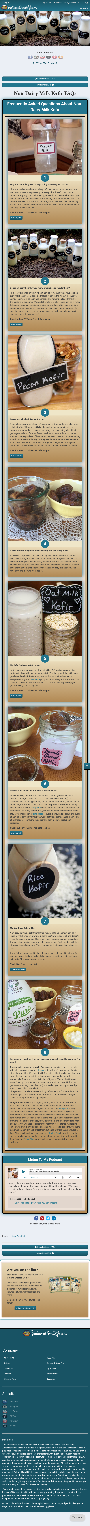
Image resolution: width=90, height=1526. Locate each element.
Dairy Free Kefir (19, 1236)
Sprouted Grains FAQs (46, 79)
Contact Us (8, 1368)
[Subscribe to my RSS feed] (60, 56)
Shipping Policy (10, 1379)
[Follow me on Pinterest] (54, 56)
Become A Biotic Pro (55, 1363)
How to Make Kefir (44, 85)
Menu (85, 8)
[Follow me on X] (48, 56)
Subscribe (51, 1379)
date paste (35, 679)
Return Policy (52, 1374)
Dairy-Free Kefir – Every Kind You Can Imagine (36, 1203)
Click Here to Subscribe (24, 1308)
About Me (51, 1358)
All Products (9, 1358)
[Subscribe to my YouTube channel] (42, 56)
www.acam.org (9, 1484)
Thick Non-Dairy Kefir (18, 969)
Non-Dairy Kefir (16, 218)
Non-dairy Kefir (16, 456)
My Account (51, 1368)
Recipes (7, 1374)
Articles (7, 1363)
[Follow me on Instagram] (36, 56)
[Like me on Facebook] (30, 56)
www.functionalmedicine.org (34, 1484)
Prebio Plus (54, 1133)
